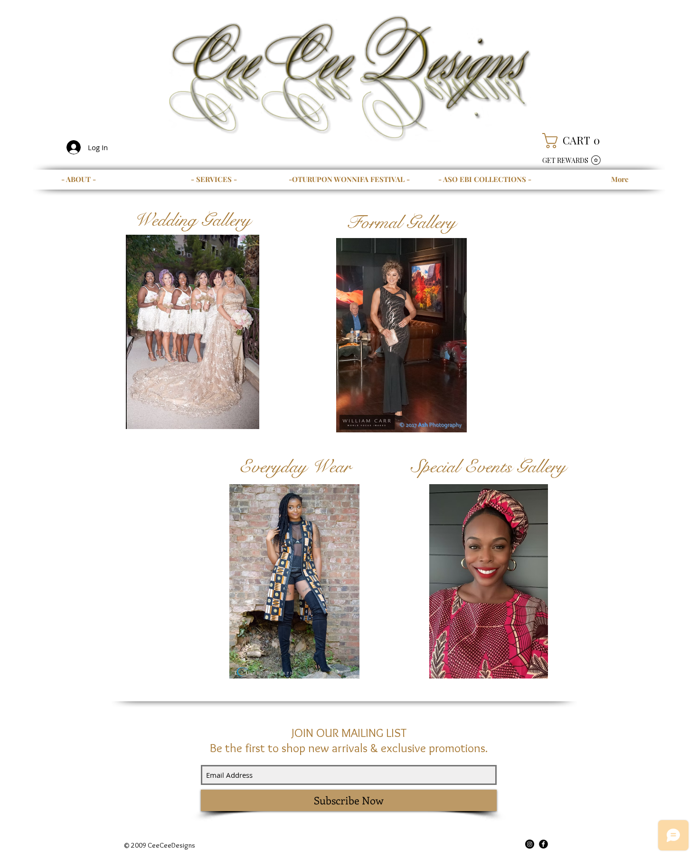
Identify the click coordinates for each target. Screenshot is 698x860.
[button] (575, 140)
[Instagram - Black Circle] (529, 844)
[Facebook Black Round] (543, 844)
